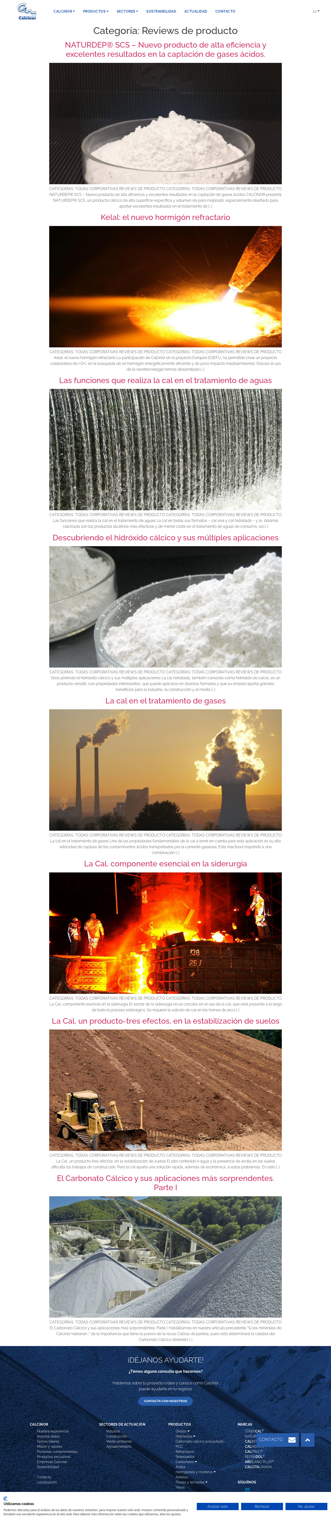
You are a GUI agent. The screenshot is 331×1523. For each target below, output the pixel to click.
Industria (113, 1431)
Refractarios (185, 1452)
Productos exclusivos (53, 1457)
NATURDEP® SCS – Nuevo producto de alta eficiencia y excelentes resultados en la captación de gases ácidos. (165, 49)
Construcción (116, 1436)
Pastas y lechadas (190, 1482)
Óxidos (182, 1431)
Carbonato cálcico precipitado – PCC (201, 1443)
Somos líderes (48, 1441)
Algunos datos (48, 1436)
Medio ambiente (119, 1441)
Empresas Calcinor (52, 1462)
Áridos (181, 1467)
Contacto (44, 1477)
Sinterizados (185, 1457)
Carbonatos (185, 1462)
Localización (47, 1482)
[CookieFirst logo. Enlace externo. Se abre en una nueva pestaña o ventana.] (5, 1499)
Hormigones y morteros (195, 1472)
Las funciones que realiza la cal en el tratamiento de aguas (165, 380)
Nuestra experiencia (53, 1431)
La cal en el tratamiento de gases (165, 700)
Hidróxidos (184, 1436)
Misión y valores (49, 1446)
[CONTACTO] (292, 1440)
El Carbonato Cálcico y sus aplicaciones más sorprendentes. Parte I (165, 1183)
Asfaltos (182, 1477)
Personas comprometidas (57, 1452)
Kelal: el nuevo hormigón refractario (165, 217)
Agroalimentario (118, 1446)
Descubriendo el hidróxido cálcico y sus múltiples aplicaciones (166, 537)
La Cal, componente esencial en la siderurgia (165, 863)
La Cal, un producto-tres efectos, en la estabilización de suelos (165, 1020)
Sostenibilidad (48, 1467)
